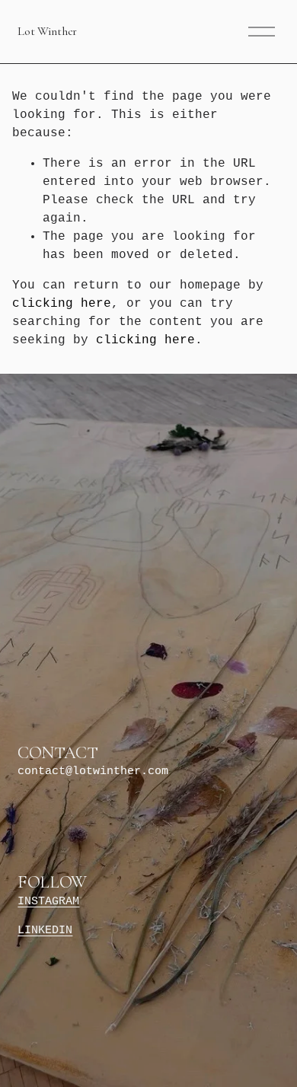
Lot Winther (47, 31)
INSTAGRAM (48, 901)
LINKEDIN (45, 930)
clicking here (61, 304)
